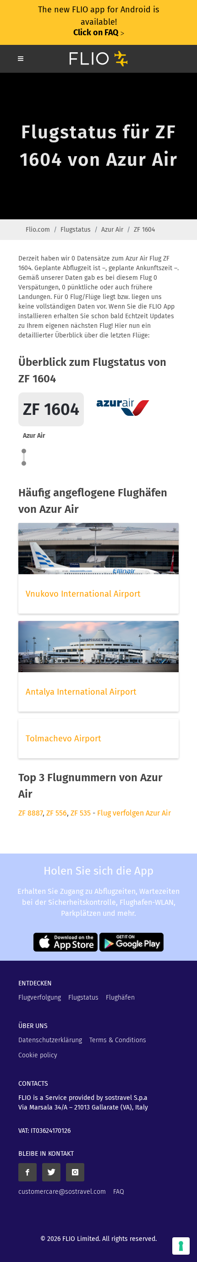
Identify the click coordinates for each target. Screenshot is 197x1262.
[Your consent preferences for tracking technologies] (181, 1246)
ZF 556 (56, 813)
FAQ (118, 1192)
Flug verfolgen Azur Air (134, 813)
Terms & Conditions (117, 1040)
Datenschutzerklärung (50, 1040)
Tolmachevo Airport (63, 739)
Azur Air (112, 230)
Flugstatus (75, 230)
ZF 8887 (30, 813)
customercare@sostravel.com (62, 1192)
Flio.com (38, 230)
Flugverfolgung (39, 997)
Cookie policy (37, 1055)
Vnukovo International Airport (83, 594)
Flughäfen (120, 997)
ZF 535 (81, 813)
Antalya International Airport (81, 692)
